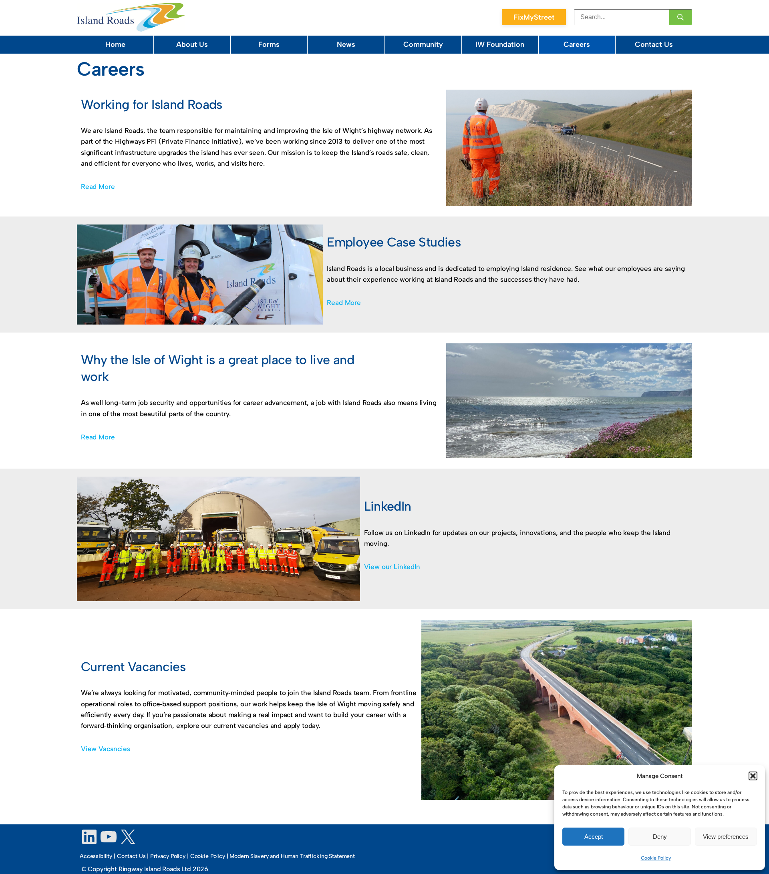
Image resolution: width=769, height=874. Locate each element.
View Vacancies (105, 749)
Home (115, 44)
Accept (593, 836)
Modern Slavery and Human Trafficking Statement (292, 856)
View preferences (726, 836)
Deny (660, 836)
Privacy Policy (167, 856)
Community (423, 44)
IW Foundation (499, 44)
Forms (269, 44)
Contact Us (654, 44)
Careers (577, 44)
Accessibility (96, 856)
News (346, 44)
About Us (192, 44)
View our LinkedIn (392, 567)
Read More (98, 186)
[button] (753, 776)
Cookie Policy (656, 858)
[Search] (680, 17)
